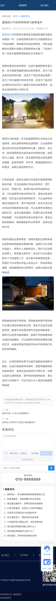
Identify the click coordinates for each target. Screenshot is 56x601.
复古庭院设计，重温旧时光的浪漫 (23, 517)
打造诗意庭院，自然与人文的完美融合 (25, 508)
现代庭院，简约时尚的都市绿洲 (21, 535)
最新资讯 (25, 16)
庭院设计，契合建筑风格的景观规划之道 (26, 494)
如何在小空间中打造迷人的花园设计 (19, 422)
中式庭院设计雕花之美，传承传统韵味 (25, 522)
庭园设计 (7, 34)
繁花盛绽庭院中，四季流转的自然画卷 (25, 503)
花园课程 (23, 5)
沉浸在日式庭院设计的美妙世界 (21, 512)
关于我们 (24, 555)
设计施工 (44, 5)
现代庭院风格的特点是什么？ (20, 531)
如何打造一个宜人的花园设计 (15, 413)
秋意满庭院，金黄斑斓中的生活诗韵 (24, 499)
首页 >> (17, 16)
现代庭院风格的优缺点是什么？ (21, 526)
